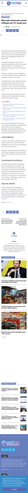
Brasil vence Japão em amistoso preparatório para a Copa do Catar (7, 222)
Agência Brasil (8, 202)
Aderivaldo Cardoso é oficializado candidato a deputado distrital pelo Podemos (9, 389)
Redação (7, 26)
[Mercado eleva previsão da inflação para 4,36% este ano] (14, 320)
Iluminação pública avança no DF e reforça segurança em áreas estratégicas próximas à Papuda (9, 427)
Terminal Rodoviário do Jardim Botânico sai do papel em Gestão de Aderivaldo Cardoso (10, 417)
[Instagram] (6, 449)
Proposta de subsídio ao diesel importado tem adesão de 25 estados (14, 105)
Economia (10, 13)
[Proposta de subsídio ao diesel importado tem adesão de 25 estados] (14, 269)
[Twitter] (10, 30)
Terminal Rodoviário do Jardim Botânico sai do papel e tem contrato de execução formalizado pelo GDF (10, 408)
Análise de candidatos (6, 424)
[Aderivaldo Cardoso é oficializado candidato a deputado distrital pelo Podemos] (23, 390)
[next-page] (5, 337)
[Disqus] (14, 358)
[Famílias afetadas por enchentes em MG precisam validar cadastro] (14, 295)
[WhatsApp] (17, 30)
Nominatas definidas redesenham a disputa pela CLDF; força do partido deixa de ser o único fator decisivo (9, 399)
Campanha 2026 (4, 396)
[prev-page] (2, 337)
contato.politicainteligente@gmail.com (17, 469)
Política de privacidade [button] (15, 485)
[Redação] (2, 27)
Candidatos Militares (6, 387)
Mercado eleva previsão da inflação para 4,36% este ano (14, 112)
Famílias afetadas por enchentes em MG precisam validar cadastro (14, 108)
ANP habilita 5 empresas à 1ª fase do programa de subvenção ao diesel (14, 119)
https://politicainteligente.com (14, 243)
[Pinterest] (14, 30)
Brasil (6, 13)
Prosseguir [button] (14, 489)
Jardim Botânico (4, 415)
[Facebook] (7, 30)
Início (2, 13)
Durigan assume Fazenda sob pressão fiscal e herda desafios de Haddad (14, 115)
